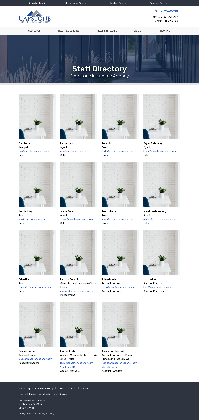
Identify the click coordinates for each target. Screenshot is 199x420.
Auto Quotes (36, 3)
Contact (72, 388)
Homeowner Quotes (76, 3)
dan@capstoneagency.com (34, 151)
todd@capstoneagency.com (117, 151)
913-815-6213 (67, 366)
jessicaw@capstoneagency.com (119, 362)
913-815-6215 (109, 366)
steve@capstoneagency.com (76, 219)
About (61, 388)
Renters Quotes (118, 3)
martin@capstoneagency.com (159, 219)
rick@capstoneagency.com (75, 151)
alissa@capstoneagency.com (118, 286)
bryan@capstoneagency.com (159, 151)
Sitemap (85, 388)
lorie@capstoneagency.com (158, 286)
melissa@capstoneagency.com (77, 290)
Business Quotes (158, 3)
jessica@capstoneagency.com (35, 358)
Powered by (44, 413)
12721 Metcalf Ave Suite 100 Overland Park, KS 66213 (32, 402)
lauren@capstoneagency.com (76, 362)
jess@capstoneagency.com (34, 219)
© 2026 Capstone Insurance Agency (36, 388)
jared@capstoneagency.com (117, 219)
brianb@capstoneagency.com (35, 286)
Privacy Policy (25, 413)
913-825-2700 (26, 408)
